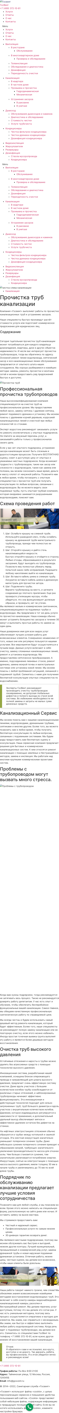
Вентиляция (11, 44)
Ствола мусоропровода (24, 156)
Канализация (12, 78)
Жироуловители (14, 146)
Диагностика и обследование (27, 117)
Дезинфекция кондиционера (26, 138)
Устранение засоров (22, 99)
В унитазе (21, 105)
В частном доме (20, 84)
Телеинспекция (19, 63)
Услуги (9, 11)
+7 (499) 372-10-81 (10, 8)
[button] (29, 26)
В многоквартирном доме (25, 55)
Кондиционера (19, 159)
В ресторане (18, 47)
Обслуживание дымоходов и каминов (31, 113)
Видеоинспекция (14, 143)
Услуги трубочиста (21, 123)
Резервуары (12, 149)
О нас (8, 18)
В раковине (22, 102)
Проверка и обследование (30, 58)
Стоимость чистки (21, 120)
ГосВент (4, 5)
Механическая (24, 94)
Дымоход (10, 110)
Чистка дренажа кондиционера (28, 135)
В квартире (17, 81)
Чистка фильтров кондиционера (28, 131)
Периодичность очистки (24, 73)
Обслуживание (24, 50)
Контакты (10, 21)
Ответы (9, 15)
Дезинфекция (18, 70)
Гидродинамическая (27, 91)
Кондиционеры (13, 128)
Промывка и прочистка (24, 88)
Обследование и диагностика (27, 66)
